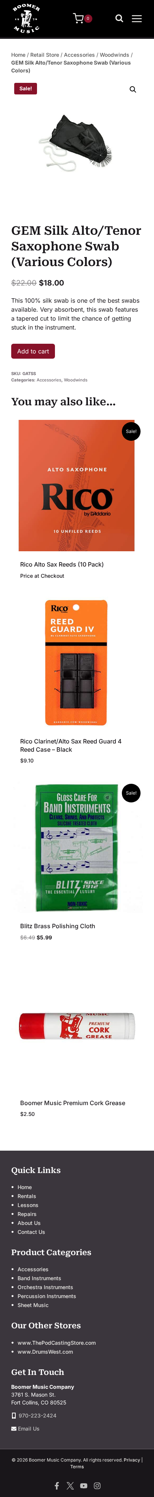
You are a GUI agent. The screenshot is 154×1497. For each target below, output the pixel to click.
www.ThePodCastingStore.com (57, 1342)
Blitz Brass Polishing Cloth (57, 926)
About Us (29, 1223)
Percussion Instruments (47, 1296)
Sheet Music (33, 1305)
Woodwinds (114, 55)
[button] (133, 89)
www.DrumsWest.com (45, 1351)
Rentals (27, 1196)
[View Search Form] (121, 19)
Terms (77, 1466)
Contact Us (31, 1232)
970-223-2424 (37, 1415)
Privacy (132, 1460)
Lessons (28, 1205)
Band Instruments (39, 1278)
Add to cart (33, 351)
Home (18, 55)
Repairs (27, 1214)
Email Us (29, 1428)
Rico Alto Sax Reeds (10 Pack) (62, 564)
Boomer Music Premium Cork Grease (72, 1103)
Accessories (79, 55)
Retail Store (44, 55)
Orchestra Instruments (45, 1287)
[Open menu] (137, 18)
